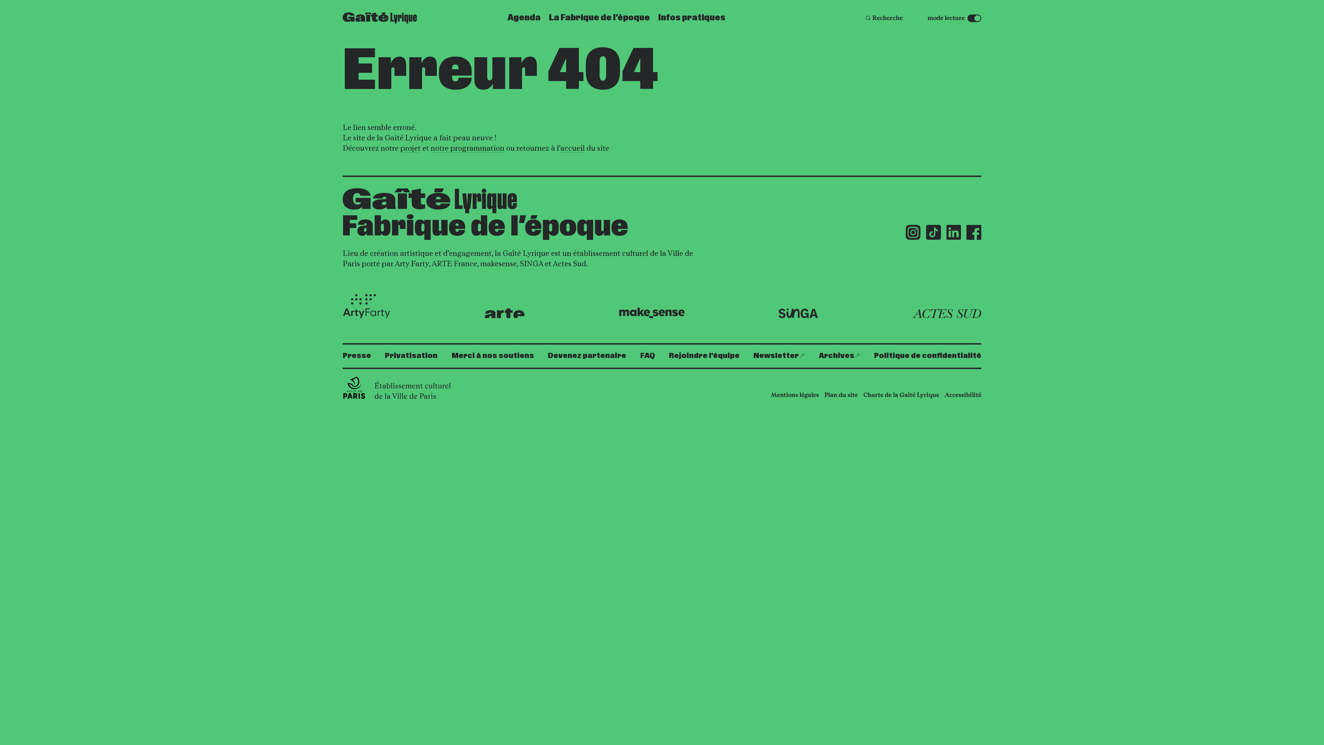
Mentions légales (795, 395)
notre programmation (467, 148)
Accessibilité (963, 395)
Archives (836, 356)
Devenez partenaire (587, 356)
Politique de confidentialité (927, 356)
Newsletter (776, 356)
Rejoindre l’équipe (704, 356)
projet (410, 148)
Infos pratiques (691, 17)
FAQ (647, 356)
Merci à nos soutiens (493, 356)
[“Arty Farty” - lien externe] (366, 306)
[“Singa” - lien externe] (798, 313)
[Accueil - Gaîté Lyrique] (380, 17)
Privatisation (411, 356)
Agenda (524, 17)
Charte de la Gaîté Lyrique (901, 395)
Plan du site (841, 395)
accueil (572, 148)
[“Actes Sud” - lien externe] (946, 314)
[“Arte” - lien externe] (504, 313)
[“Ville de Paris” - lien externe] (398, 387)
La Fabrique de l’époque (599, 17)
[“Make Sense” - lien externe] (652, 313)
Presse (357, 356)
